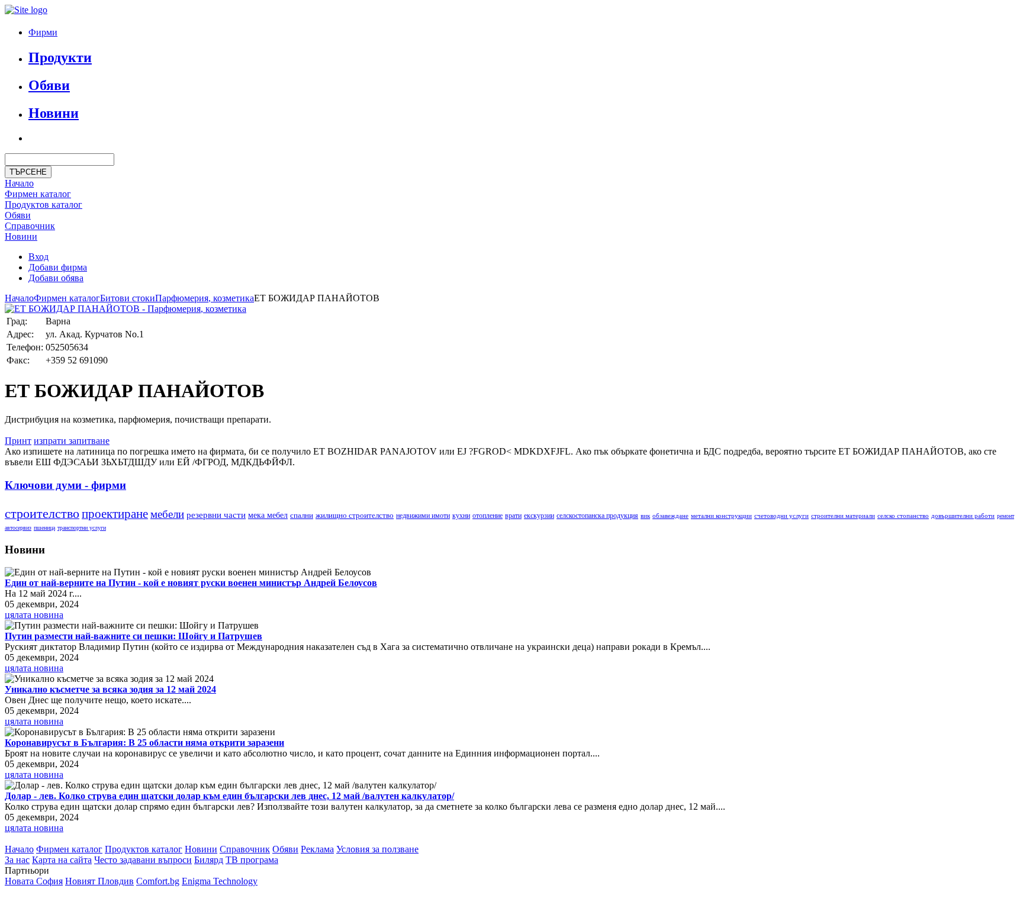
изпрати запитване (72, 441)
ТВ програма (252, 860)
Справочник (30, 226)
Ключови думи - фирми (65, 485)
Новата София (34, 881)
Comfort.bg (157, 881)
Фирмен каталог (38, 194)
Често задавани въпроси (143, 860)
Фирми (42, 32)
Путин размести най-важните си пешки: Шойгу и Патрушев (133, 636)
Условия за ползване (377, 849)
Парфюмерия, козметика (204, 298)
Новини (53, 113)
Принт (18, 441)
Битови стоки (127, 298)
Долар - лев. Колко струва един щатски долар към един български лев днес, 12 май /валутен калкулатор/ (229, 796)
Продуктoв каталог (43, 204)
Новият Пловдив (99, 881)
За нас (17, 860)
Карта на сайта (62, 860)
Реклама (317, 849)
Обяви (49, 85)
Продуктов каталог (143, 849)
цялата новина (34, 615)
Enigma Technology (220, 881)
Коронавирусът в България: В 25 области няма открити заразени (144, 743)
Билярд (208, 860)
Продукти (60, 57)
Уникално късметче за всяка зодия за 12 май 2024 (110, 689)
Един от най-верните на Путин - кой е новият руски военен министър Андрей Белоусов (191, 583)
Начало (19, 183)
